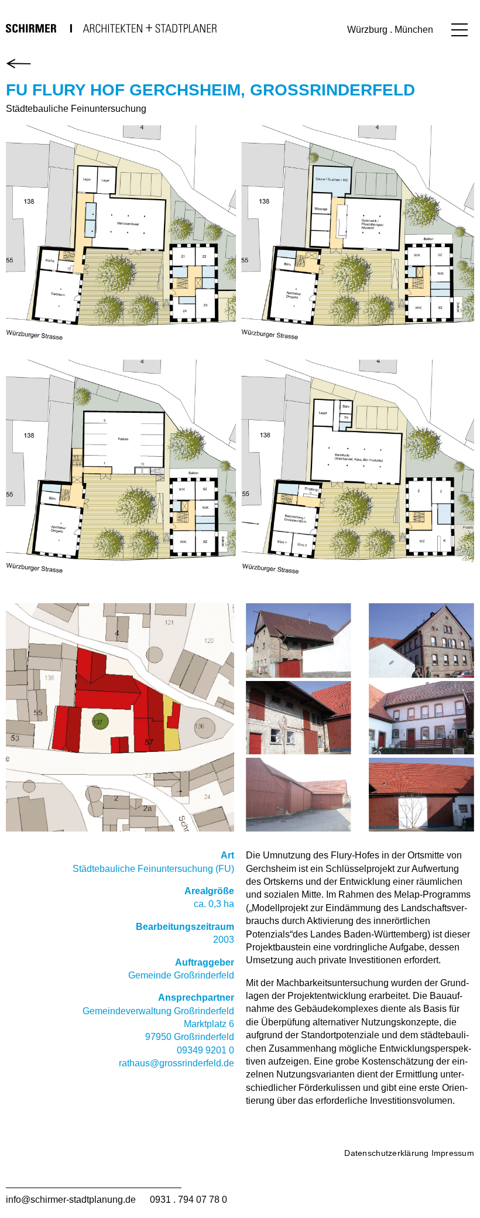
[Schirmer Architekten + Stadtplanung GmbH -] (111, 28)
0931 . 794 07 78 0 (188, 1200)
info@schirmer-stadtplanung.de (71, 1200)
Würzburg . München (390, 30)
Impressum (452, 1153)
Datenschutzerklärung (386, 1153)
